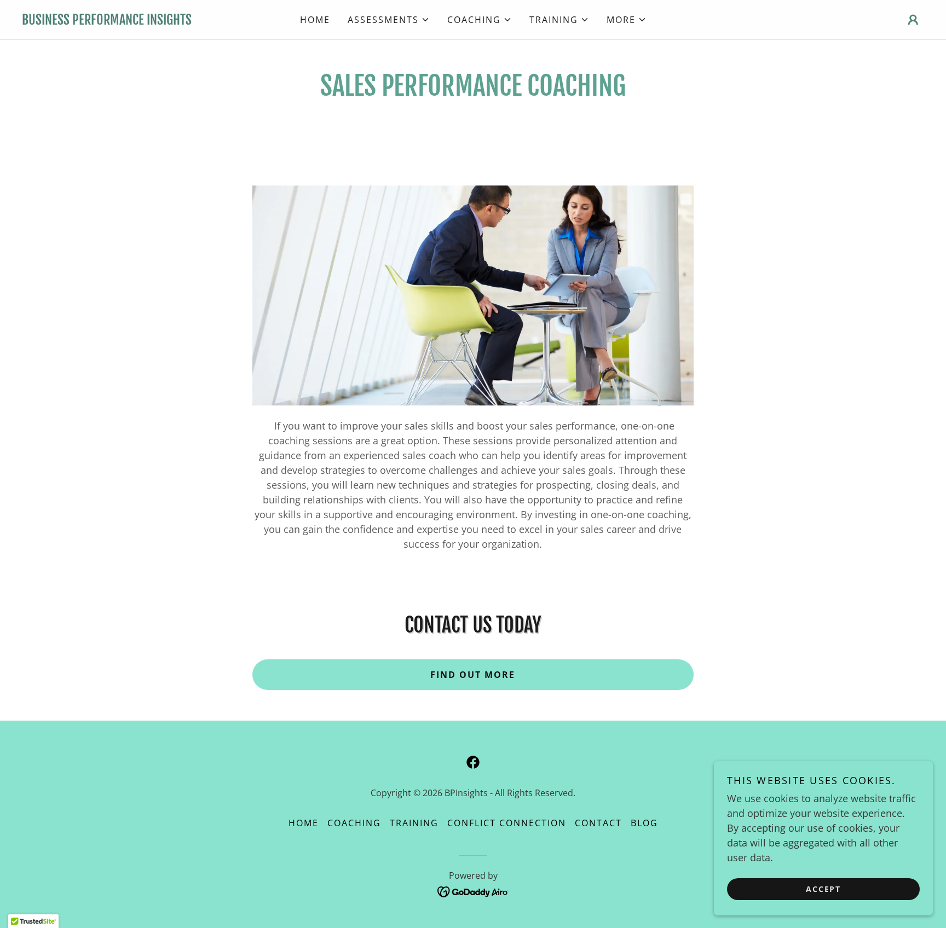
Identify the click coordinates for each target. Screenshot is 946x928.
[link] (134, 20)
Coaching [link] (354, 823)
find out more (472, 675)
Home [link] (315, 20)
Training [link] (414, 823)
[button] (389, 19)
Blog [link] (644, 823)
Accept (823, 889)
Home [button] (304, 823)
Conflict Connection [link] (506, 823)
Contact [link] (598, 823)
